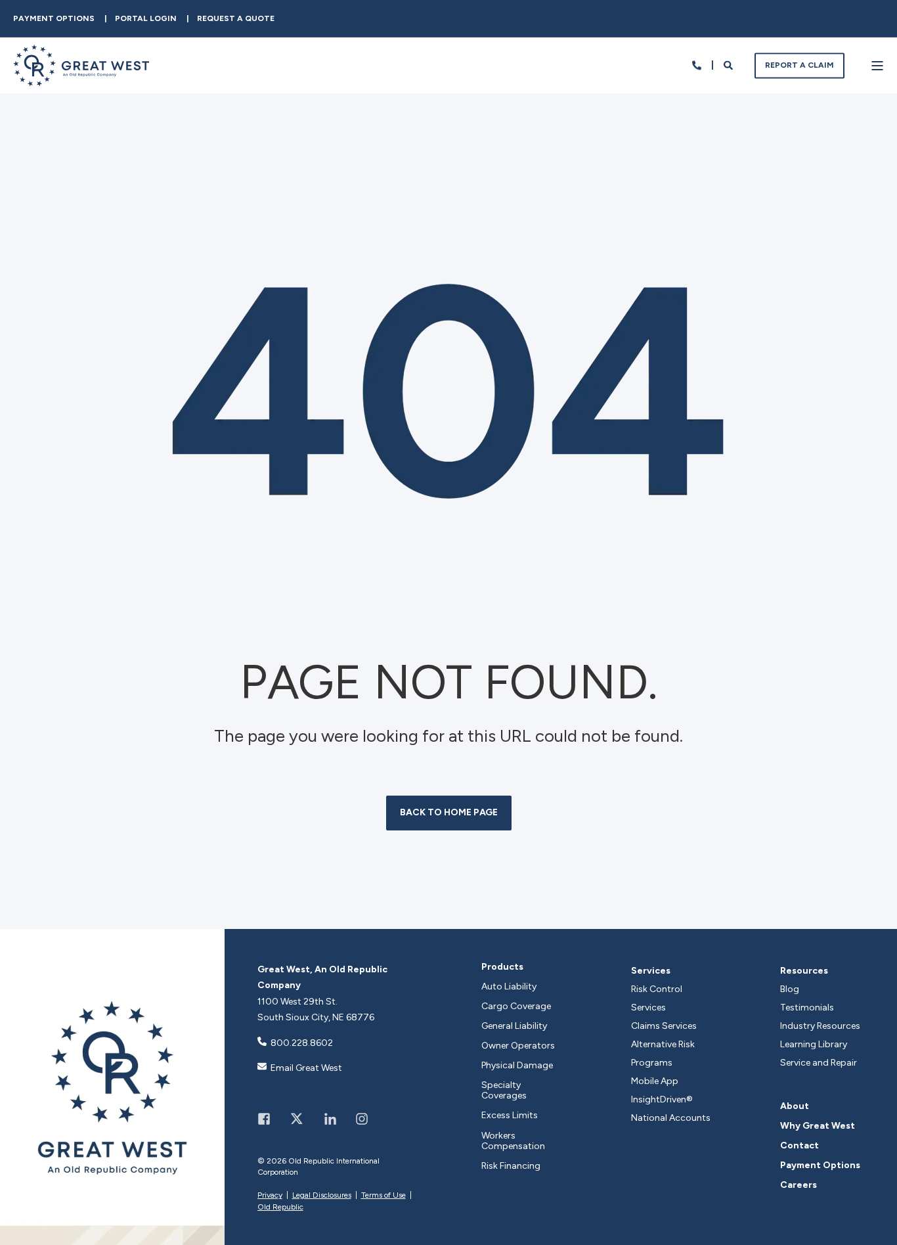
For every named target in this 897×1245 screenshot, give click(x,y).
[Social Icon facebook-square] (268, 1118)
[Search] (729, 64)
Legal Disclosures (321, 1195)
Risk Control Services (656, 998)
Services (650, 970)
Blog (789, 989)
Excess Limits (509, 1115)
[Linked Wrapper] (112, 1087)
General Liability (514, 1026)
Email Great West (306, 1068)
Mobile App (654, 1081)
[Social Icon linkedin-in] (330, 1118)
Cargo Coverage (516, 1006)
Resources (804, 970)
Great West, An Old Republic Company (322, 977)
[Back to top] (874, 1222)
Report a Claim (799, 65)
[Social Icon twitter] (297, 1118)
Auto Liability (508, 987)
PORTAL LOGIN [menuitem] (146, 18)
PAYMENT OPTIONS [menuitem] (54, 18)
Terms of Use (383, 1195)
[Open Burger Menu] (877, 66)
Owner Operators (518, 1046)
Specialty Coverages (504, 1090)
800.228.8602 (302, 1043)
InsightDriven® (662, 1099)
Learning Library (813, 1044)
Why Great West (817, 1126)
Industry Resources (820, 1025)
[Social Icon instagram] (357, 1118)
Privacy (269, 1195)
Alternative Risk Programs (663, 1053)
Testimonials (807, 1007)
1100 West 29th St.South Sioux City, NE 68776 (315, 1010)
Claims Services (664, 1025)
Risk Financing (510, 1166)
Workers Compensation (513, 1141)
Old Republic (280, 1206)
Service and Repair (818, 1062)
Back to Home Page (449, 812)
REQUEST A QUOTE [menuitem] (235, 18)
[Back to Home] (81, 77)
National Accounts (671, 1117)
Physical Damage (517, 1065)
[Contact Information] (696, 64)
